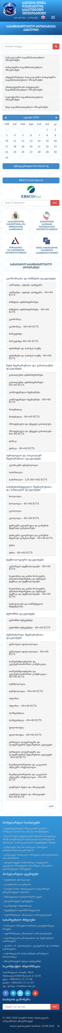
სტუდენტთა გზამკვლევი (17, 880)
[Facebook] (6, 993)
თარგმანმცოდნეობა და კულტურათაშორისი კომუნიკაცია (27, 662)
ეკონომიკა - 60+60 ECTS (24, 327)
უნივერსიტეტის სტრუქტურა (19, 901)
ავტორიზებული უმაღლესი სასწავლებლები (28, 915)
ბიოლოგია (15, 496)
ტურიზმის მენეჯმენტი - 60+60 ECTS (29, 628)
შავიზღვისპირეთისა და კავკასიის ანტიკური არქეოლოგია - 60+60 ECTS (28, 777)
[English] (42, 18)
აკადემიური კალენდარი (17, 884)
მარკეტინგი (15, 334)
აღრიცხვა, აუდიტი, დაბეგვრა (25, 285)
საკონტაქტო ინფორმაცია (18, 906)
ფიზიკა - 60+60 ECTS (21, 448)
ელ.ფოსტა (20, 18)
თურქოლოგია (17, 684)
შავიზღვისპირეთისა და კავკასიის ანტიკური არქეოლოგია (28, 766)
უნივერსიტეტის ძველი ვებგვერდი (22, 961)
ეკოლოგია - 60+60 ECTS (24, 518)
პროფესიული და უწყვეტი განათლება (30, 424)
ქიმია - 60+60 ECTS (21, 553)
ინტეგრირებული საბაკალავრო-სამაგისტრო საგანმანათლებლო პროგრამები (30, 78)
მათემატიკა (15, 409)
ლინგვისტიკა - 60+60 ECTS (25, 720)
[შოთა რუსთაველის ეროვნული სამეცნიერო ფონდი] (46, 245)
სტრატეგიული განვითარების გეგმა (23, 897)
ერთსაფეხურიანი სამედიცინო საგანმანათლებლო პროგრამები (24, 88)
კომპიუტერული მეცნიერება (24, 392)
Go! (55, 203)
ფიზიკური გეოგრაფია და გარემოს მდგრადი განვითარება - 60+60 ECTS (31, 536)
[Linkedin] (28, 993)
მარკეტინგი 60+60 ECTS (23, 341)
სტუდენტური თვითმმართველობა (22, 910)
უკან (51, 806)
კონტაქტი (33, 18)
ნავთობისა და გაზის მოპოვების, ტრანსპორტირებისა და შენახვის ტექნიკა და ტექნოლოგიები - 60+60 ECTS (29, 593)
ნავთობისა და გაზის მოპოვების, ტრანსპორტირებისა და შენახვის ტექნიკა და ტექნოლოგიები (27, 579)
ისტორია (14, 698)
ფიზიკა (13, 441)
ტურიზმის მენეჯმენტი (21, 620)
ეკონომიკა (15, 319)
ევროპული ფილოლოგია (23, 644)
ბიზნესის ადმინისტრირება (24, 302)
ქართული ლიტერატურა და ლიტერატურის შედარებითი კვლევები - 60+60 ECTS (30, 755)
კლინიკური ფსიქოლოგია (23, 465)
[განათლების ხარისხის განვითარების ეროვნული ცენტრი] (46, 221)
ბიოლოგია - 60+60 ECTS (24, 504)
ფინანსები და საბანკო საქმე (25, 348)
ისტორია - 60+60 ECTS (23, 706)
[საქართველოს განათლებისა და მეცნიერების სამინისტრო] (15, 221)
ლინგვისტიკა (16, 713)
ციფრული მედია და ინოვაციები (27, 787)
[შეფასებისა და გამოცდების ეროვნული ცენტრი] (15, 245)
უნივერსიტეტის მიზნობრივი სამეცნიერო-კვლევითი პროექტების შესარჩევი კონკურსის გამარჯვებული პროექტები (28, 866)
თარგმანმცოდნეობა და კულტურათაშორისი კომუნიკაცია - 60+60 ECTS (28, 674)
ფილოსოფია (16, 728)
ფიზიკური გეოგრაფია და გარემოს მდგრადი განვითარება (28, 526)
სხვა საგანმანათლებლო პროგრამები (26, 107)
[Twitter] (20, 993)
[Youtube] (35, 993)
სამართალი (16, 472)
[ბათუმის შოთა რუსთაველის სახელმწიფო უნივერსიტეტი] (9, 9)
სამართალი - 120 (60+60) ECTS (28, 480)
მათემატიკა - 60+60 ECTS (24, 417)
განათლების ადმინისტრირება (26, 375)
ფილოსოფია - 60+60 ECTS (25, 735)
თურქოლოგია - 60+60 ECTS (26, 691)
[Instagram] (13, 993)
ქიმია (12, 545)
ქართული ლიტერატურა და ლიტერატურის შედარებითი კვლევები (30, 743)
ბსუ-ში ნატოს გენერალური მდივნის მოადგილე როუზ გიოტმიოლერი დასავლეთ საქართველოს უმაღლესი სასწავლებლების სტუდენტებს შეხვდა (29, 839)
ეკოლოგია (15, 511)
